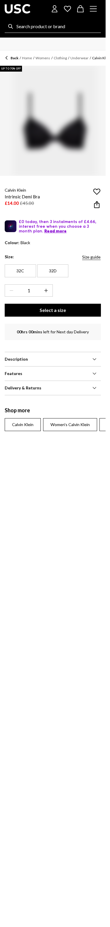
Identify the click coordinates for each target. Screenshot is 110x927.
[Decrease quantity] (10, 290)
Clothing (60, 58)
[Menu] (93, 8)
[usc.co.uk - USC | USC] (18, 8)
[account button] (54, 8)
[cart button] (80, 8)
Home (27, 58)
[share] (96, 204)
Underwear (79, 58)
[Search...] (10, 26)
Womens (42, 58)
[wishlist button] (67, 8)
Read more (55, 231)
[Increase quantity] (47, 290)
